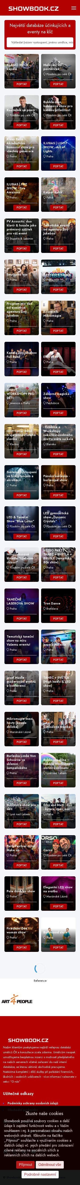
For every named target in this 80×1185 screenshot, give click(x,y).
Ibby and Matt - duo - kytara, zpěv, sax (57, 807)
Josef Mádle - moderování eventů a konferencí (21, 681)
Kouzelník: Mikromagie (52, 313)
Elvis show (50, 356)
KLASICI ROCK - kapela (18, 67)
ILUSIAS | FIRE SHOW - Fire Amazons (17, 188)
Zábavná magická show (56, 396)
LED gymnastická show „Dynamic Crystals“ (55, 517)
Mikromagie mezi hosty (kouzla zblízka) (20, 723)
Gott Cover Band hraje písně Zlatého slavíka (21, 435)
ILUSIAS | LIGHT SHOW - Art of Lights (55, 147)
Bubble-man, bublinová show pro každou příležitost (58, 106)
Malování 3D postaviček (52, 67)
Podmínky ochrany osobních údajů (33, 1103)
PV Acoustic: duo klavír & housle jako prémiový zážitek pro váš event (21, 227)
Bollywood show (55, 932)
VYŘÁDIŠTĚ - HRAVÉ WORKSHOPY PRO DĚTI (20, 392)
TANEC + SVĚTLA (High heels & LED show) (57, 681)
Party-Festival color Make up (21, 848)
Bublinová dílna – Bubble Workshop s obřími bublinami (58, 764)
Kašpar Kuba (52, 192)
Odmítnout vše (49, 1165)
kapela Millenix (54, 644)
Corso (47, 850)
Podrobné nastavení (40, 1174)
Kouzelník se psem (21, 110)
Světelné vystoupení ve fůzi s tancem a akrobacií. (22, 476)
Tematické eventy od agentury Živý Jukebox (56, 229)
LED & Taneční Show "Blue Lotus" (20, 519)
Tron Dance (51, 603)
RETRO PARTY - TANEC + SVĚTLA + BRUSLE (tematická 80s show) (57, 556)
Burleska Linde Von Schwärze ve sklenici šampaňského (21, 762)
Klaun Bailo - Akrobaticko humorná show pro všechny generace (20, 145)
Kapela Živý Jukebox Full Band (22, 354)
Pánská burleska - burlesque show (56, 478)
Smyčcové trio (17, 274)
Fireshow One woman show (17, 930)
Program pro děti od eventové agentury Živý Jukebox (19, 309)
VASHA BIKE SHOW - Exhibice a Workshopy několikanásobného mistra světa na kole (58, 431)
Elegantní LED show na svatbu (57, 889)
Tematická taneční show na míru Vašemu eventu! (20, 640)
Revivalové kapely (56, 274)
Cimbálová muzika (56, 727)
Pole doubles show (21, 891)
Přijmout (25, 1165)
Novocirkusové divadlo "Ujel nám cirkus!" (20, 558)
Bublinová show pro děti (21, 807)
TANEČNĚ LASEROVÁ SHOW (20, 601)
